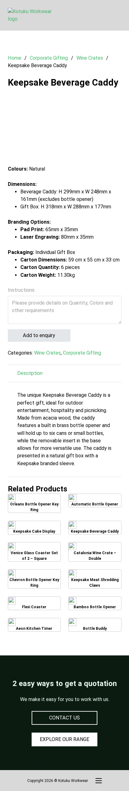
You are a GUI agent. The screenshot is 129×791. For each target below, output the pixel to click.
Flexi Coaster (34, 604)
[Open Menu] (118, 15)
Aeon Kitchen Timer (34, 626)
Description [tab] (30, 373)
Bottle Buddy (95, 625)
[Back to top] (107, 772)
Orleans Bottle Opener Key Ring (34, 503)
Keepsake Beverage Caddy (94, 529)
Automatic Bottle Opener (95, 501)
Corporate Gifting (49, 58)
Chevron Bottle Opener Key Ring (34, 579)
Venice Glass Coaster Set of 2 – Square (34, 552)
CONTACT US (64, 718)
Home (14, 58)
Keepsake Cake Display (34, 528)
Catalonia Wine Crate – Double (95, 552)
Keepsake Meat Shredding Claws (94, 579)
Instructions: (21, 290)
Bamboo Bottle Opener (94, 604)
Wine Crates (89, 58)
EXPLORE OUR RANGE (64, 739)
